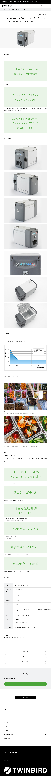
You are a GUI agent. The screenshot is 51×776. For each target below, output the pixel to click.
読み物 (5, 718)
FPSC (9, 9)
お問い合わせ (25, 684)
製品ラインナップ (7, 714)
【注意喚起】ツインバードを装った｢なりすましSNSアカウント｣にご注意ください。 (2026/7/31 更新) (19, 1)
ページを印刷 (41, 14)
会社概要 (6, 722)
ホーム (5, 9)
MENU (47, 6)
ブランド (5, 710)
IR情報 (5, 726)
